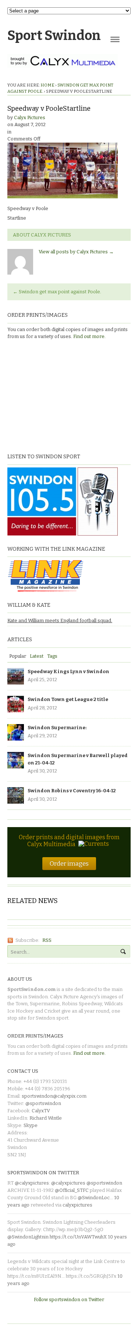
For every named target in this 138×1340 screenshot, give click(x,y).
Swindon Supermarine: (57, 727)
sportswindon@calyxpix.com (54, 1096)
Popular (17, 656)
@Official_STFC (72, 1190)
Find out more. (89, 336)
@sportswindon (43, 1103)
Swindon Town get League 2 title (68, 699)
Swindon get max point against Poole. (57, 291)
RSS (47, 940)
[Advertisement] (53, 395)
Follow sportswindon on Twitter (69, 1299)
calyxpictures (77, 1205)
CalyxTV (41, 1110)
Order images (69, 863)
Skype (31, 1125)
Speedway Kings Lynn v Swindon (68, 671)
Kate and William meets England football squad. (59, 620)
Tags (52, 656)
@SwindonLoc (94, 1197)
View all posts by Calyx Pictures (76, 251)
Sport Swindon (54, 35)
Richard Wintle (45, 1118)
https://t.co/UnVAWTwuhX (78, 1237)
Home (47, 85)
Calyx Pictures (29, 117)
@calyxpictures (32, 1183)
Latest (36, 656)
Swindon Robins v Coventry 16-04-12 (72, 790)
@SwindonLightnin (28, 1237)
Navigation (115, 39)
